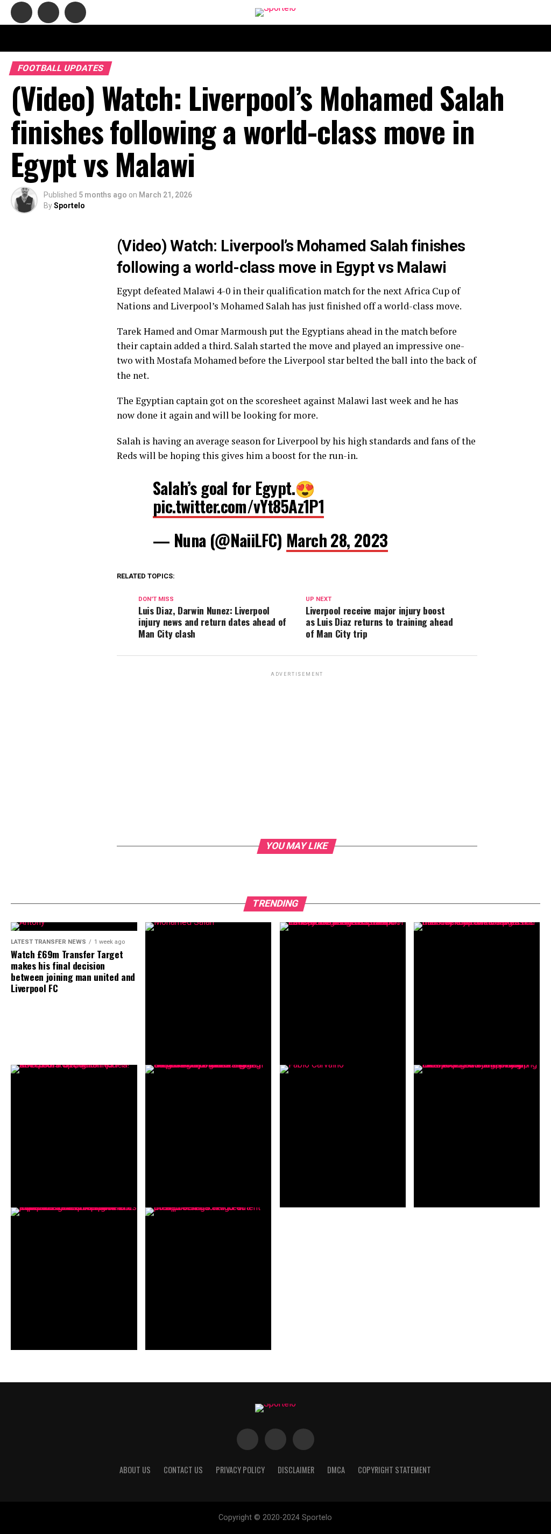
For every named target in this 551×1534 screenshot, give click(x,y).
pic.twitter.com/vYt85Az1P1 (238, 506)
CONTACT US (180, 38)
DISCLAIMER (320, 38)
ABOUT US (130, 38)
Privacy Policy (411, 38)
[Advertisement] (297, 754)
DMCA (363, 38)
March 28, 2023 (337, 540)
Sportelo (69, 205)
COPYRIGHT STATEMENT (251, 38)
